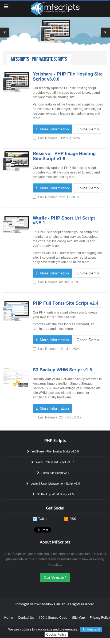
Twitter (43, 519)
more (36, 118)
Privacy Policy (100, 617)
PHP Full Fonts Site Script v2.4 (65, 303)
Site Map (78, 617)
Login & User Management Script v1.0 (55, 483)
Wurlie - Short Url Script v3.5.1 (55, 462)
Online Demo (88, 129)
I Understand (90, 629)
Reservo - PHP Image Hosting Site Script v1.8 (64, 156)
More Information (53, 129)
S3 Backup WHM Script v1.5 (62, 369)
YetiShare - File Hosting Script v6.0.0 (55, 451)
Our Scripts (54, 577)
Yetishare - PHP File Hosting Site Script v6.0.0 (68, 76)
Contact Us (26, 617)
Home (8, 617)
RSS (72, 519)
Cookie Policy (56, 634)
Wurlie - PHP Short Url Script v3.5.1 (64, 221)
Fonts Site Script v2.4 (55, 472)
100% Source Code (53, 617)
